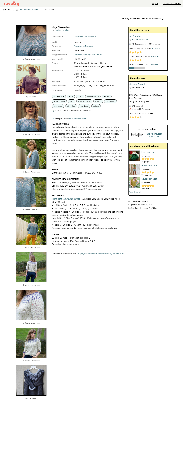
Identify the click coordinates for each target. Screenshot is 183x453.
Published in (57, 36)
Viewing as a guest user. (143, 18)
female (107, 96)
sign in (155, 3)
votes (155, 48)
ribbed (98, 101)
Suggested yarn (59, 54)
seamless (58, 106)
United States (153, 137)
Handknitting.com (153, 134)
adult (71, 96)
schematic (110, 101)
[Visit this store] (137, 135)
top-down (84, 106)
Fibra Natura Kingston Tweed (88, 54)
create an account (172, 3)
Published (56, 50)
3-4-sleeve (59, 96)
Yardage (56, 81)
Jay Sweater (135, 36)
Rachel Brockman (63, 30)
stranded (71, 106)
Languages (57, 90)
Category (56, 46)
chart (80, 96)
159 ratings (154, 64)
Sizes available (59, 85)
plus (71, 101)
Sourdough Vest (149, 179)
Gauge (55, 63)
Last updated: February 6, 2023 (142, 208)
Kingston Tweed (137, 84)
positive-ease (84, 101)
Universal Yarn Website (28, 10)
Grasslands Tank (149, 165)
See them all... (136, 192)
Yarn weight (57, 59)
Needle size (57, 70)
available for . (78, 118)
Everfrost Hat (148, 152)
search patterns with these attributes (72, 110)
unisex (96, 106)
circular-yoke (93, 96)
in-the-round (59, 101)
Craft (54, 42)
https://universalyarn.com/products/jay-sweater (101, 253)
